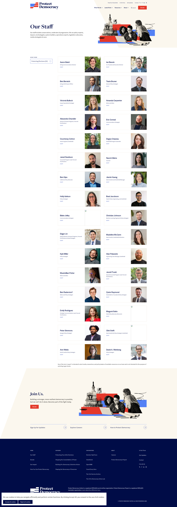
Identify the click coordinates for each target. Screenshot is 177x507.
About (125, 7)
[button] (133, 8)
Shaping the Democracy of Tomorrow (66, 469)
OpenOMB (89, 464)
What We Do (97, 7)
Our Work (58, 450)
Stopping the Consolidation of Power (66, 460)
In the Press (122, 3)
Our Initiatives (90, 450)
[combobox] (41, 61)
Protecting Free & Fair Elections (64, 455)
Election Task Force (91, 455)
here (99, 490)
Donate (142, 7)
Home (31, 450)
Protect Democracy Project (119, 460)
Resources (117, 7)
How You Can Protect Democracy (39, 469)
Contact (137, 3)
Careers (113, 455)
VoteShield (89, 460)
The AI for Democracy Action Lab (95, 479)
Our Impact (33, 464)
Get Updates (130, 3)
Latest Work (108, 7)
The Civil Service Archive (93, 474)
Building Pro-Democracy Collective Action (67, 464)
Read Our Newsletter (113, 3)
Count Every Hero (91, 469)
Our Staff (32, 455)
